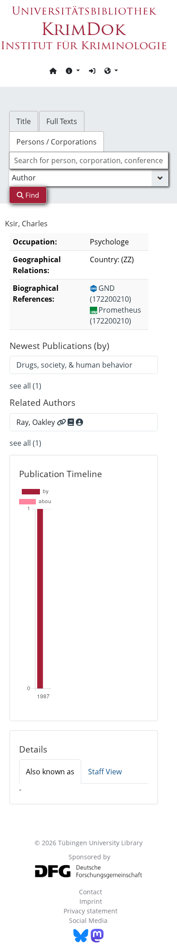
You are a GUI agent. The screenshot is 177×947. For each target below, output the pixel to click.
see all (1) (25, 386)
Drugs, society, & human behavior (74, 365)
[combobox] (88, 160)
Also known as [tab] (50, 772)
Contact (90, 891)
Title (23, 121)
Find (31, 194)
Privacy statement (91, 911)
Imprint (90, 901)
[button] (72, 70)
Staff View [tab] (105, 772)
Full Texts (61, 121)
